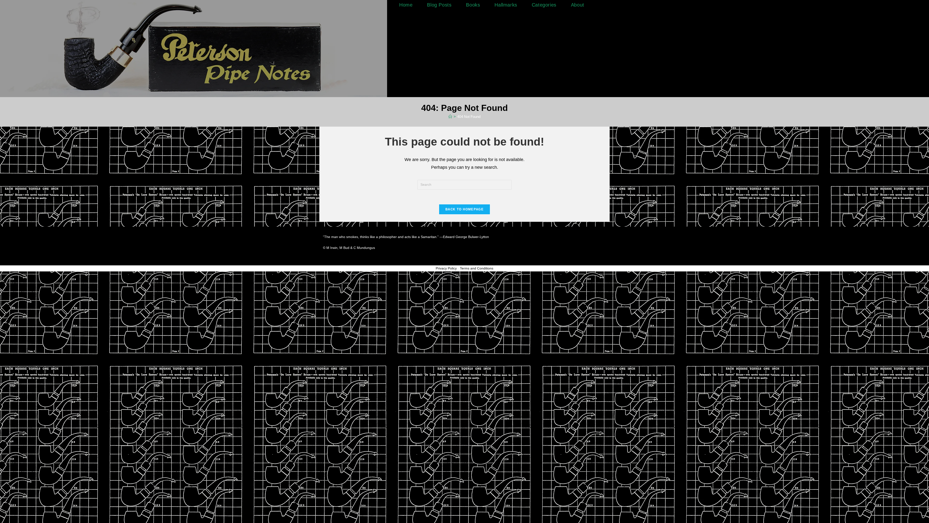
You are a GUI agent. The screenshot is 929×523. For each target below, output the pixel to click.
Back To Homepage (464, 209)
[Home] (450, 117)
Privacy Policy (446, 268)
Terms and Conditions (476, 268)
